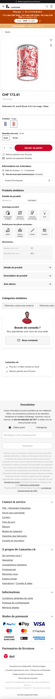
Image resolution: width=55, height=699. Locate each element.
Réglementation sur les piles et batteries (28, 674)
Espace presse (9, 578)
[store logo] (14, 6)
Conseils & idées (24, 583)
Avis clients (10, 284)
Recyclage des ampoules (28, 678)
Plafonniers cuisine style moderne (19, 305)
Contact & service (13, 502)
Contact (6, 517)
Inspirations (8, 583)
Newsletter (7, 560)
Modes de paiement (12, 531)
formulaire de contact (12, 482)
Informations (11, 592)
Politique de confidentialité (29, 485)
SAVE (26, 21)
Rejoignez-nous (10, 574)
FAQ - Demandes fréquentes (16, 508)
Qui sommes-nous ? (12, 555)
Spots (7, 32)
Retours (6, 526)
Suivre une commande (13, 512)
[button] (51, 40)
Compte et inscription (13, 540)
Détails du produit (13, 267)
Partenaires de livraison (18, 648)
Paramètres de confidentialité (20, 666)
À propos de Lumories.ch (19, 549)
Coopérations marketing (14, 564)
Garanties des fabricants (14, 535)
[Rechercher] (47, 6)
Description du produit (15, 275)
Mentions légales (10, 607)
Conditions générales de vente (17, 598)
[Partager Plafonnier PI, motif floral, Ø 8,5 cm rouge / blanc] (51, 45)
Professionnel (9, 569)
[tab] (27, 521)
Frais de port (8, 522)
